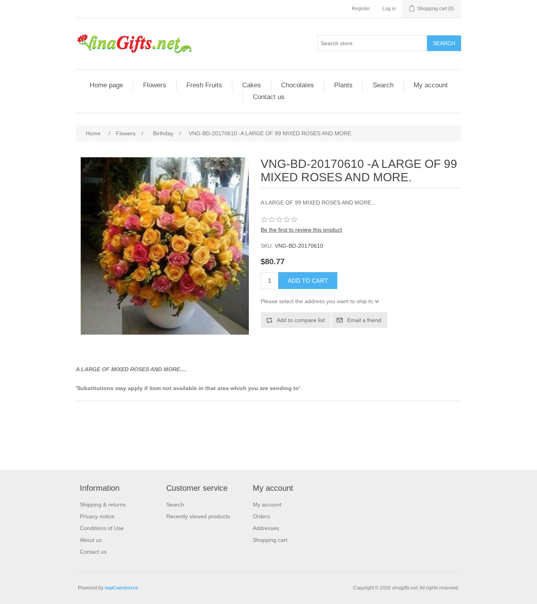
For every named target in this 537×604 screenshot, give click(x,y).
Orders (261, 516)
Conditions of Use (102, 528)
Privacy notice (97, 516)
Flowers (154, 85)
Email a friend (364, 320)
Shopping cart (270, 540)
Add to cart (308, 280)
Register (361, 8)
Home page (106, 85)
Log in (389, 8)
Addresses (266, 528)
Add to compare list (301, 320)
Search (444, 43)
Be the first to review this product (301, 229)
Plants (343, 85)
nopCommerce (121, 588)
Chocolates (297, 85)
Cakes (251, 85)
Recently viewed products (198, 516)
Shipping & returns (103, 504)
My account (431, 85)
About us (91, 540)
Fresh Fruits (204, 85)
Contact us (269, 97)
